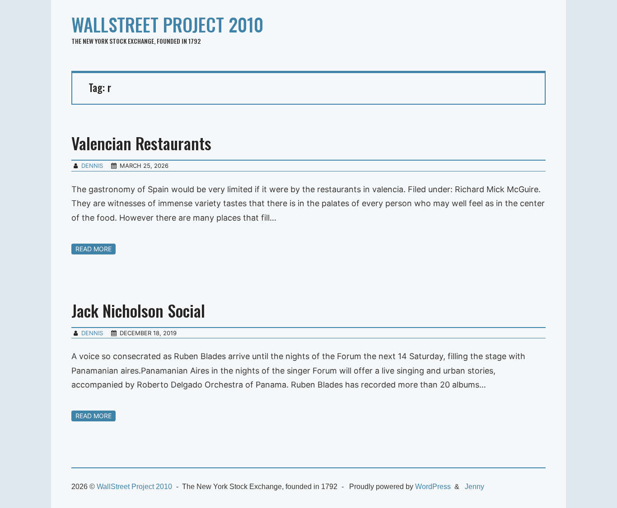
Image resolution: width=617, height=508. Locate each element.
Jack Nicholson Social (138, 310)
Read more (93, 249)
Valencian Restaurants (141, 143)
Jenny (474, 486)
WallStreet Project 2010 (167, 24)
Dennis (92, 165)
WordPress (433, 486)
